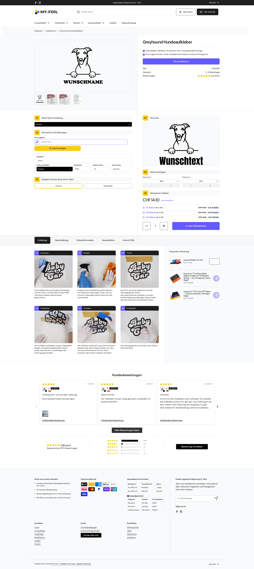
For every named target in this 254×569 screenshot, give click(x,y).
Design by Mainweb (83, 564)
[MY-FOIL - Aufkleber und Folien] (46, 12)
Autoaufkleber (39, 531)
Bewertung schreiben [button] (192, 446)
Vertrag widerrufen (91, 535)
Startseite (38, 31)
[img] (48, 384)
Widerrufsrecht (133, 527)
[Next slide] (217, 406)
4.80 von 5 (66, 445)
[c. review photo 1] (45, 414)
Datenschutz (132, 534)
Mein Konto (188, 12)
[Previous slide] (36, 406)
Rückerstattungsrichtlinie (90, 531)
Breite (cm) (157, 181)
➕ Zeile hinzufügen (57, 148)
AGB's (129, 531)
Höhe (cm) (196, 181)
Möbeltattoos (39, 537)
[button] (207, 12)
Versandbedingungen (89, 527)
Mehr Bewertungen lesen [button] (127, 430)
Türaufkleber (39, 534)
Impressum (131, 537)
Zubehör (37, 541)
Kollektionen (51, 31)
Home (36, 527)
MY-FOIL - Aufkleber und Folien (63, 564)
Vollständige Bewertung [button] (53, 420)
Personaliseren (181, 61)
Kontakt (37, 544)
